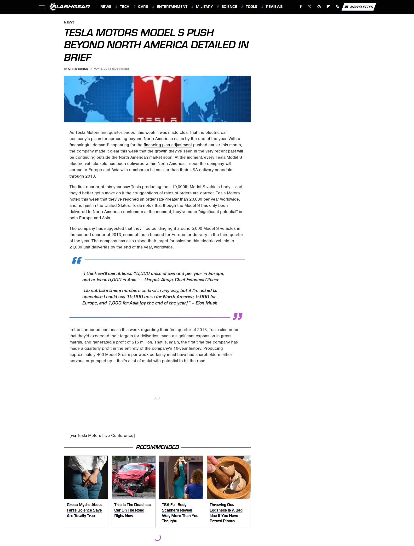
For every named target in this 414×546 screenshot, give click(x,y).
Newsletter (362, 6)
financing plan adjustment (168, 144)
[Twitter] (309, 7)
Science (229, 7)
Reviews (274, 7)
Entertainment (172, 7)
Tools (251, 7)
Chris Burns (78, 68)
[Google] (319, 7)
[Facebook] (300, 7)
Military (204, 7)
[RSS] (337, 7)
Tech (125, 7)
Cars (143, 7)
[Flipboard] (328, 7)
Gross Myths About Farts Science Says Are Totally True (84, 510)
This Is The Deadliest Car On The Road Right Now (132, 510)
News (105, 7)
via (73, 435)
